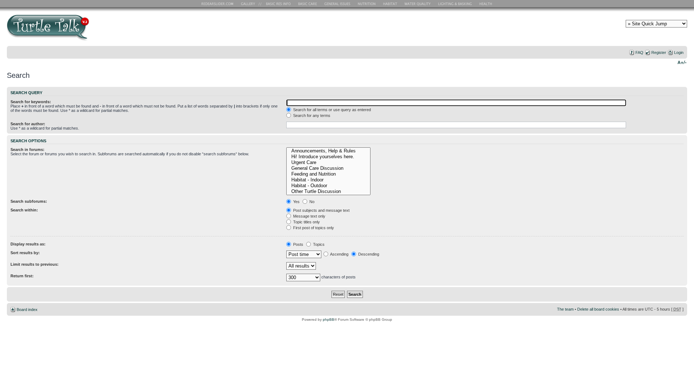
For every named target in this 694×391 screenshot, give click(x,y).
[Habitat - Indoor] (328, 180)
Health (486, 3)
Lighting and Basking (455, 3)
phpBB (328, 319)
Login (679, 52)
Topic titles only (306, 222)
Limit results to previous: (34, 264)
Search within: (24, 210)
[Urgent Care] (328, 162)
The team (565, 309)
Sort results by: (25, 253)
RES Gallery (250, 3)
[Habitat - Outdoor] (328, 186)
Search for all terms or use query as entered (331, 110)
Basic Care (307, 3)
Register (658, 52)
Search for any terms (311, 115)
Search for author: (27, 124)
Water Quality (417, 3)
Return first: (22, 276)
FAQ (639, 52)
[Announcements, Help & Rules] (328, 151)
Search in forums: (27, 149)
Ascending (338, 254)
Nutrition (367, 3)
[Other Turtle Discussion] (328, 191)
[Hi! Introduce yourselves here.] (328, 157)
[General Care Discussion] (328, 168)
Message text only (308, 216)
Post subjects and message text (321, 210)
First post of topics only (313, 228)
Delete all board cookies (598, 309)
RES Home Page (219, 3)
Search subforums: (28, 201)
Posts (297, 244)
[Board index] (100, 30)
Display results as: (28, 244)
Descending (368, 254)
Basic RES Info (276, 3)
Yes (296, 201)
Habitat (390, 3)
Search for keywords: (30, 102)
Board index (27, 309)
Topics (318, 244)
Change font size (682, 62)
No (311, 201)
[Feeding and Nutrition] (328, 174)
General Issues (338, 3)
